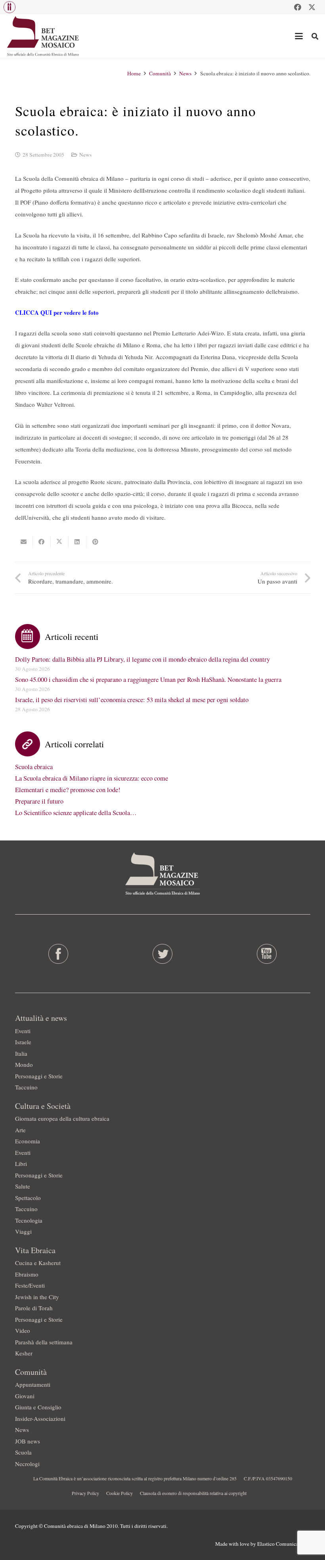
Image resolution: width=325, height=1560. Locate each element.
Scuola (23, 1452)
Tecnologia (28, 1220)
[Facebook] (298, 7)
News (85, 154)
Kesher (23, 1353)
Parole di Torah (34, 1308)
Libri (21, 1164)
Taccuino (26, 1087)
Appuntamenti (32, 1384)
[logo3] (43, 36)
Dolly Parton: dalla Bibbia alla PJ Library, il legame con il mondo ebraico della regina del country (142, 659)
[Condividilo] (42, 542)
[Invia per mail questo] (24, 542)
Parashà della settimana (44, 1342)
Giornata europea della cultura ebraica (62, 1118)
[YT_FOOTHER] (267, 954)
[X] (312, 7)
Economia (27, 1141)
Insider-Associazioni (40, 1418)
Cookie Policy (119, 1493)
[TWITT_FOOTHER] (162, 954)
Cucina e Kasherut (38, 1263)
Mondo (24, 1064)
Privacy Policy (85, 1493)
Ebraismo (26, 1274)
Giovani (24, 1396)
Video (22, 1330)
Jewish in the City (37, 1297)
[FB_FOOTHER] (58, 954)
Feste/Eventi (30, 1285)
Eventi (23, 1031)
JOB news (27, 1441)
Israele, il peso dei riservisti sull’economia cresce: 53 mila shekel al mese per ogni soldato (132, 700)
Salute (22, 1186)
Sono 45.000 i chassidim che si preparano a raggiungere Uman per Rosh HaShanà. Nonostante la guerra (148, 679)
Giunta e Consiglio (38, 1407)
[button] (9, 7)
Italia (21, 1053)
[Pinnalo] (95, 542)
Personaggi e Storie (39, 1076)
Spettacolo (28, 1198)
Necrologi (27, 1464)
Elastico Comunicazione (283, 1543)
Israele (23, 1042)
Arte (20, 1130)
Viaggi (23, 1231)
